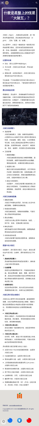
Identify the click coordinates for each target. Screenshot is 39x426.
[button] (2, 2)
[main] (19, 15)
